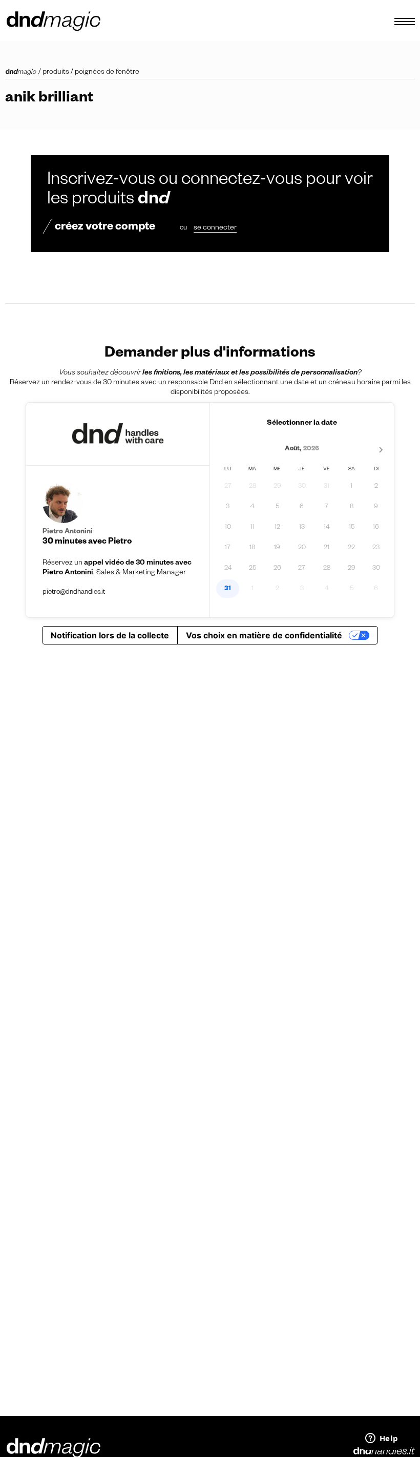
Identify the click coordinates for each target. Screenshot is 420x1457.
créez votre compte (105, 228)
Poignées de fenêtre (107, 73)
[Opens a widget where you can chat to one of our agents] (381, 1439)
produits (56, 73)
